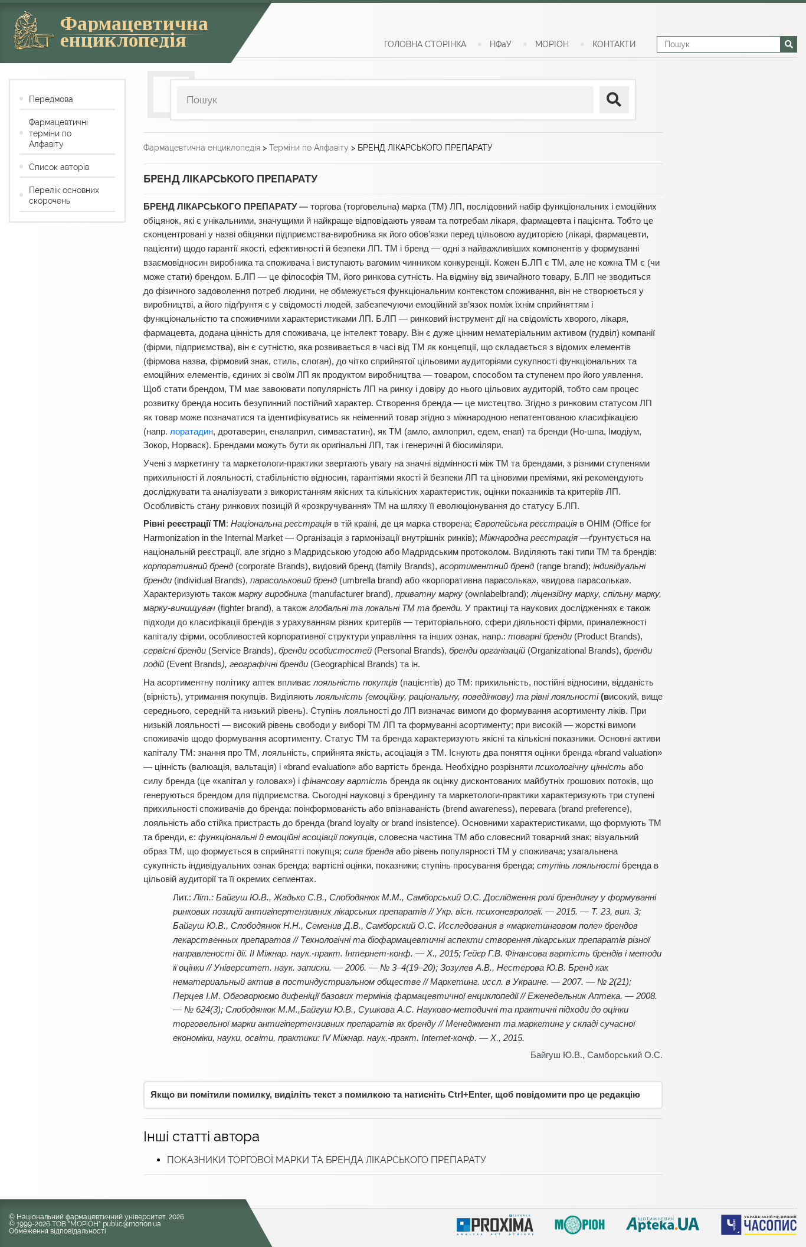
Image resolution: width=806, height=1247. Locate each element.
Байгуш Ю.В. (556, 1055)
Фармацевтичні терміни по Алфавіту (58, 132)
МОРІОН (552, 44)
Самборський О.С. (625, 1055)
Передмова (51, 99)
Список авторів (59, 167)
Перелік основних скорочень (64, 195)
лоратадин (191, 431)
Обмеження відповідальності (57, 1231)
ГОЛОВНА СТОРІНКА (425, 44)
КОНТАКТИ (613, 44)
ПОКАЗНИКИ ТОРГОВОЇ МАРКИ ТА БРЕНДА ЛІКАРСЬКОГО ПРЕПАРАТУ (326, 1160)
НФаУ (501, 44)
